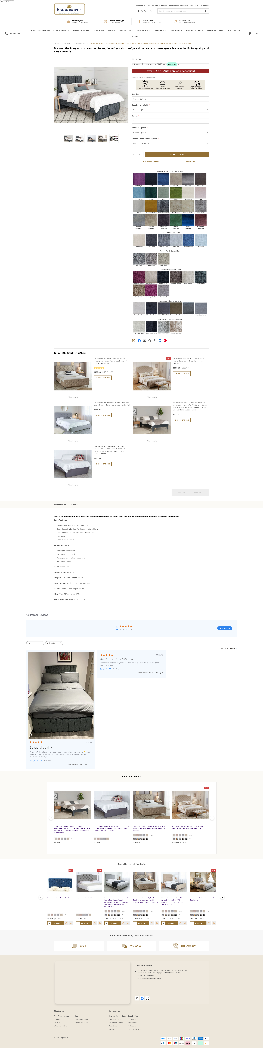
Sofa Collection (233, 30)
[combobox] (35, 643)
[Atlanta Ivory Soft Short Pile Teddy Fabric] (55, 838)
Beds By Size (142, 30)
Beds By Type (125, 30)
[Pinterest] (165, 340)
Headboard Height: (141, 105)
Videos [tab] (74, 505)
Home (56, 43)
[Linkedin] (160, 340)
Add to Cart (177, 154)
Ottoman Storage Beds (40, 30)
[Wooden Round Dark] (107, 838)
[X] (154, 340)
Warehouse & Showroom (178, 5)
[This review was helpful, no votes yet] (156, 673)
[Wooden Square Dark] (104, 838)
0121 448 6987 (148, 975)
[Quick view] (78, 847)
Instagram (156, 5)
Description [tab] (60, 505)
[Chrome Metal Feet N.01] (95, 838)
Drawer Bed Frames (81, 30)
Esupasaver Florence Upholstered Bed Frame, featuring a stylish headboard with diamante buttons (111, 360)
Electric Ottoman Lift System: (145, 139)
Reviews (164, 5)
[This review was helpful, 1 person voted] (86, 764)
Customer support (202, 5)
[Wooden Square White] (101, 838)
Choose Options (103, 378)
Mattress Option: (140, 128)
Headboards (159, 30)
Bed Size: (136, 94)
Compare (190, 161)
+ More (72, 839)
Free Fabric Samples (142, 5)
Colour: (135, 116)
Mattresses (175, 30)
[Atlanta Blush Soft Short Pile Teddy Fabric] (58, 838)
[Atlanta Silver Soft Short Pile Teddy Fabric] (62, 838)
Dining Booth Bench (214, 30)
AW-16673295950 (129, 424)
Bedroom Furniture (194, 30)
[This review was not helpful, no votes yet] (89, 764)
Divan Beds (99, 30)
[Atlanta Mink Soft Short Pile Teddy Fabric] (68, 838)
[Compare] (71, 923)
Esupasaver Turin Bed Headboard (202, 898)
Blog (191, 5)
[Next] (212, 818)
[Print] (149, 340)
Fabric (135, 37)
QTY (134, 154)
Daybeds (111, 30)
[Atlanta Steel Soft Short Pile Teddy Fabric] (65, 838)
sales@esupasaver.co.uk (151, 978)
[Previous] (51, 818)
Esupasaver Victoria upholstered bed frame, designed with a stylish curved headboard (188, 360)
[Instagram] (147, 998)
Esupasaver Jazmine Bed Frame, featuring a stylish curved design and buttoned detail (112, 403)
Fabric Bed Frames (61, 30)
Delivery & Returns (81, 1023)
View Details (73, 397)
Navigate (59, 1011)
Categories (114, 1011)
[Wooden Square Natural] (98, 838)
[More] (132, 30)
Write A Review (225, 628)
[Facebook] (139, 340)
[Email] (144, 340)
